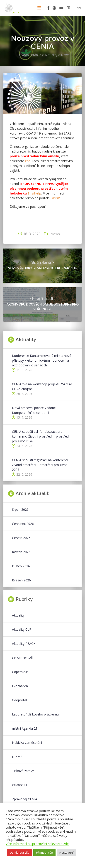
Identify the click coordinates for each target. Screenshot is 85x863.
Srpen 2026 (20, 509)
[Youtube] (61, 8)
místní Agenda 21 (24, 728)
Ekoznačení (20, 686)
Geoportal (19, 700)
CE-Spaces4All (22, 658)
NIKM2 (17, 756)
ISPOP (55, 198)
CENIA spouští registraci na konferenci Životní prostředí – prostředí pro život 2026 (40, 465)
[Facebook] (48, 8)
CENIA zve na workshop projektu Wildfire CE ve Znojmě (42, 386)
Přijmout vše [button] (44, 852)
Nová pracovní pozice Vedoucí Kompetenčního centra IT (34, 410)
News (55, 234)
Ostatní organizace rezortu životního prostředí (68, 8)
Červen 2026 (21, 538)
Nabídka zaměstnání (27, 742)
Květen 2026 (21, 552)
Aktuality (18, 615)
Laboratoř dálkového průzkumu (35, 714)
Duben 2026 (21, 566)
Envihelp (34, 193)
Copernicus (20, 672)
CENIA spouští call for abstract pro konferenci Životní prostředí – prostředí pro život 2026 (40, 436)
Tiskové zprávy (23, 771)
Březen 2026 (21, 580)
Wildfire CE (20, 785)
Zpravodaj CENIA (24, 799)
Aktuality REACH (24, 643)
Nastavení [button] (66, 852)
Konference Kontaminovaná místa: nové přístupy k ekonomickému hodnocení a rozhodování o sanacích (41, 360)
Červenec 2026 (23, 523)
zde (27, 161)
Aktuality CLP (21, 629)
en (78, 7)
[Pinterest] (54, 8)
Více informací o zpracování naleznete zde (37, 844)
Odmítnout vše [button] (19, 852)
